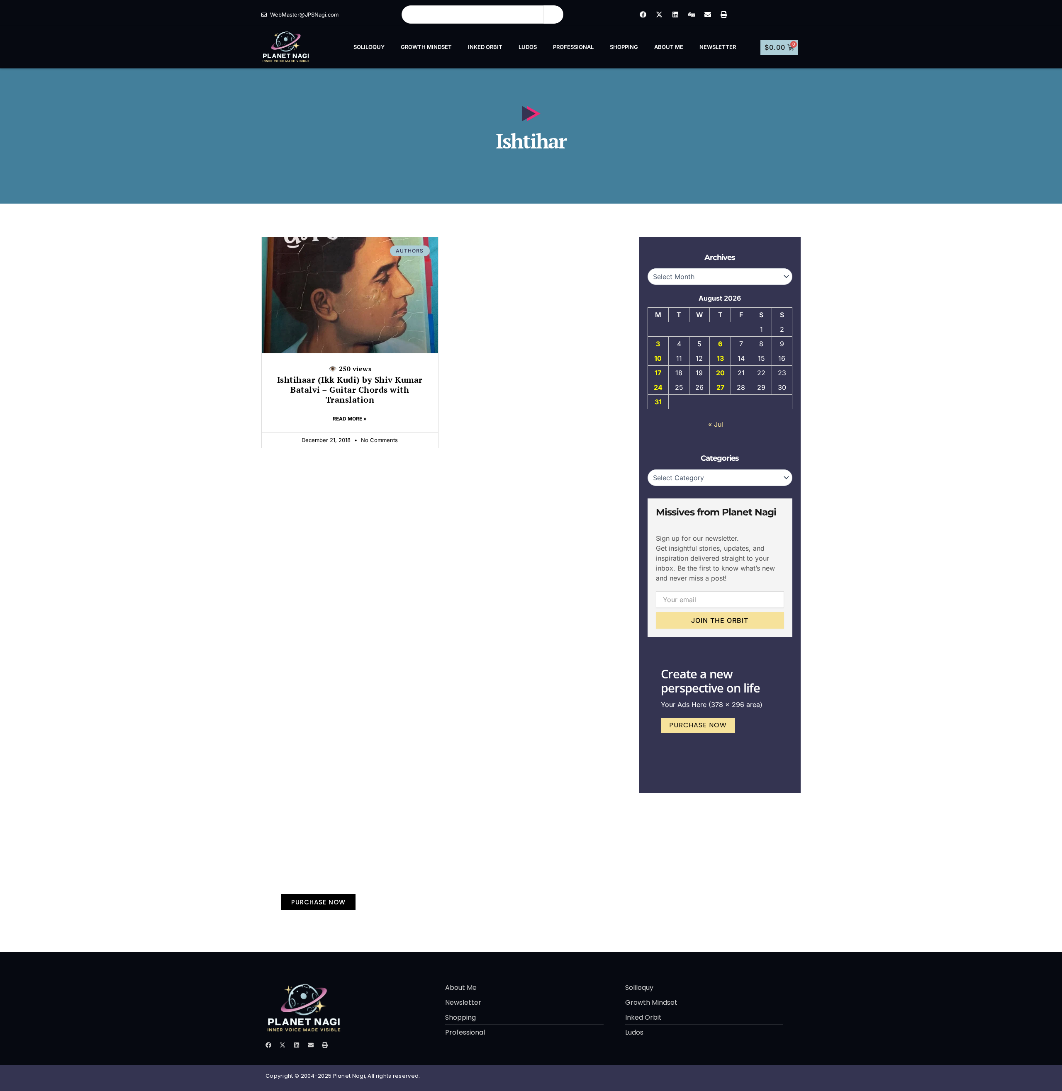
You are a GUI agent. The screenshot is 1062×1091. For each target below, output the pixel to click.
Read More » (350, 419)
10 (658, 358)
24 (658, 387)
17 (658, 373)
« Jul (715, 424)
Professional (573, 47)
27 (720, 387)
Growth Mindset (426, 47)
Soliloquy (369, 47)
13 (720, 358)
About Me (668, 47)
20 (720, 373)
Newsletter (717, 47)
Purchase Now (698, 725)
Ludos (528, 47)
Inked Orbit (485, 47)
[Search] (553, 14)
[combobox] (472, 14)
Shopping (624, 47)
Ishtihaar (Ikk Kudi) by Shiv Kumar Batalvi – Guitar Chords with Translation (350, 384)
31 (658, 402)
